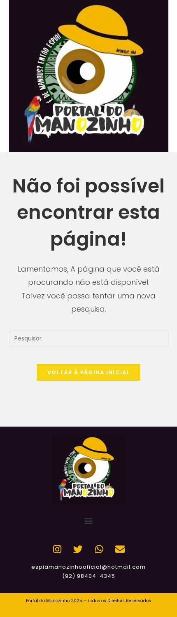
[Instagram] (57, 549)
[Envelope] (120, 549)
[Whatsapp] (99, 549)
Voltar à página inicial (88, 372)
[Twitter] (78, 549)
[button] (88, 520)
